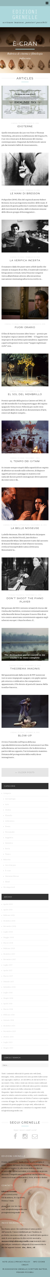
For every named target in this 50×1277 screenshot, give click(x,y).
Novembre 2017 (9, 959)
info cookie (39, 1262)
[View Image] (47, 117)
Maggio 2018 (8, 937)
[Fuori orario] (25, 303)
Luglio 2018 (8, 932)
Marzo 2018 (8, 943)
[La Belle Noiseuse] (25, 503)
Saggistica (9, 838)
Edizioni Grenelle (18, 1269)
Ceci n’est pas (10, 865)
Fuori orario (25, 327)
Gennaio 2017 (8, 982)
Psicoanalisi (25, 324)
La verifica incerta (25, 260)
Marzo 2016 (8, 1009)
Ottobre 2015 (8, 1037)
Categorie (7, 793)
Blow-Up (25, 735)
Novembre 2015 (9, 1031)
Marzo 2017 (8, 976)
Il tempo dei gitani (25, 461)
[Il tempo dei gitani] (25, 437)
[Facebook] (15, 1136)
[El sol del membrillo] (25, 370)
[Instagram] (25, 1136)
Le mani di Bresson (25, 193)
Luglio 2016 (8, 993)
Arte (7, 804)
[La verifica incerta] (25, 236)
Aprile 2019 (8, 910)
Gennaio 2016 (8, 1020)
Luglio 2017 (8, 965)
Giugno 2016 (8, 998)
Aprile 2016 (8, 1004)
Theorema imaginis (25, 668)
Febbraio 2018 (9, 948)
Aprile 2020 (8, 904)
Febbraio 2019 (9, 915)
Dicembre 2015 (9, 1026)
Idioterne (25, 126)
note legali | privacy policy (16, 1262)
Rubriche (7, 860)
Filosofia (20, 595)
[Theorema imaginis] (25, 644)
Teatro (8, 854)
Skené (7, 882)
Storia (7, 849)
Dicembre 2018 (9, 921)
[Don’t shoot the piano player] (25, 573)
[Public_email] (35, 1136)
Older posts (25, 772)
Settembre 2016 (9, 987)
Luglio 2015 (8, 1042)
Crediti (25, 1265)
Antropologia (10, 799)
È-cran (22, 123)
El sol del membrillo (25, 394)
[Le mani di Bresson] (25, 169)
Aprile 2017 (7, 970)
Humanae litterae (12, 876)
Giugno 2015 (8, 1048)
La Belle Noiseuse (25, 528)
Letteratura (24, 525)
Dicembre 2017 (9, 954)
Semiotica (9, 843)
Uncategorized (9, 887)
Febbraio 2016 (9, 1015)
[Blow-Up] (25, 711)
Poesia (7, 826)
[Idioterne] (25, 102)
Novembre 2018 (9, 926)
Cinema (14, 123)
